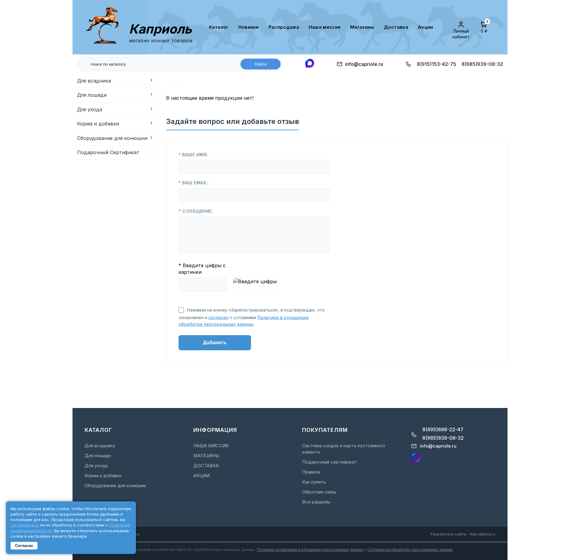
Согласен (24, 545)
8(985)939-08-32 (482, 64)
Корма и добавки (98, 124)
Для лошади (92, 95)
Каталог (219, 27)
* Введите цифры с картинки (202, 268)
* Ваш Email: (193, 182)
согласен (218, 317)
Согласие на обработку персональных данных (410, 549)
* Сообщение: (196, 211)
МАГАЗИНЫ (362, 27)
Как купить (314, 482)
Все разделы (316, 502)
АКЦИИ (425, 27)
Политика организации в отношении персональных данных (310, 549)
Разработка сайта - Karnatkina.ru (462, 534)
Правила (311, 472)
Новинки (248, 27)
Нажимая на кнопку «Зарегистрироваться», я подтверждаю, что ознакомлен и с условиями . (252, 317)
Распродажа (284, 27)
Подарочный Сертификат (108, 152)
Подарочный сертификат (329, 462)
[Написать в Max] (309, 64)
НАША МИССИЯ (324, 27)
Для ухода (89, 109)
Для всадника (94, 81)
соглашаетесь (25, 525)
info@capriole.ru (364, 64)
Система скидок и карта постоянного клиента (343, 449)
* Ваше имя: (193, 154)
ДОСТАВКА (396, 27)
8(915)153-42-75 (436, 64)
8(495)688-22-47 (442, 429)
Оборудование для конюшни (112, 138)
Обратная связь (319, 492)
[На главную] (105, 27)
